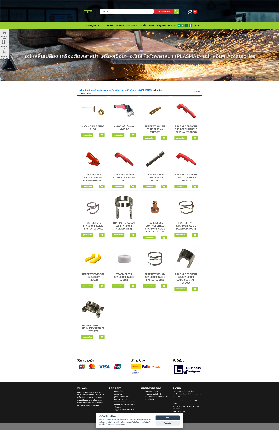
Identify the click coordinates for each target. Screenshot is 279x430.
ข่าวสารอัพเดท (131, 25)
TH (194, 25)
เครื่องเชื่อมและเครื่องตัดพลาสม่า (124, 402)
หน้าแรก (110, 25)
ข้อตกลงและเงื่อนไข (151, 391)
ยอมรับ (167, 418)
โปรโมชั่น (142, 25)
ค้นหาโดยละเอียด (164, 11)
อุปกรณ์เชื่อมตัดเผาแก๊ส (121, 396)
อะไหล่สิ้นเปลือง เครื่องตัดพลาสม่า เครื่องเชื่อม (99, 90)
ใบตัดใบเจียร (118, 394)
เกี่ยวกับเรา (120, 25)
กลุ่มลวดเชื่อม (118, 391)
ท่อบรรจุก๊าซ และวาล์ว (121, 399)
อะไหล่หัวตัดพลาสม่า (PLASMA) (136, 90)
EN (197, 25)
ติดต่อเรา (151, 25)
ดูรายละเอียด (87, 135)
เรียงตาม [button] (195, 91)
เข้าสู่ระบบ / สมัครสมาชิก (166, 25)
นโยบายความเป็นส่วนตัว (153, 394)
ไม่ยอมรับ (168, 423)
